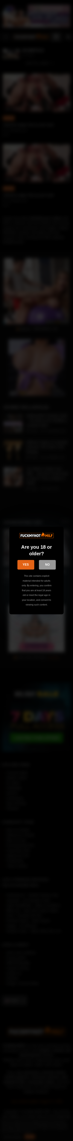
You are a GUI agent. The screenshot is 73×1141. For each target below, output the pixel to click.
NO (47, 564)
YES (26, 564)
